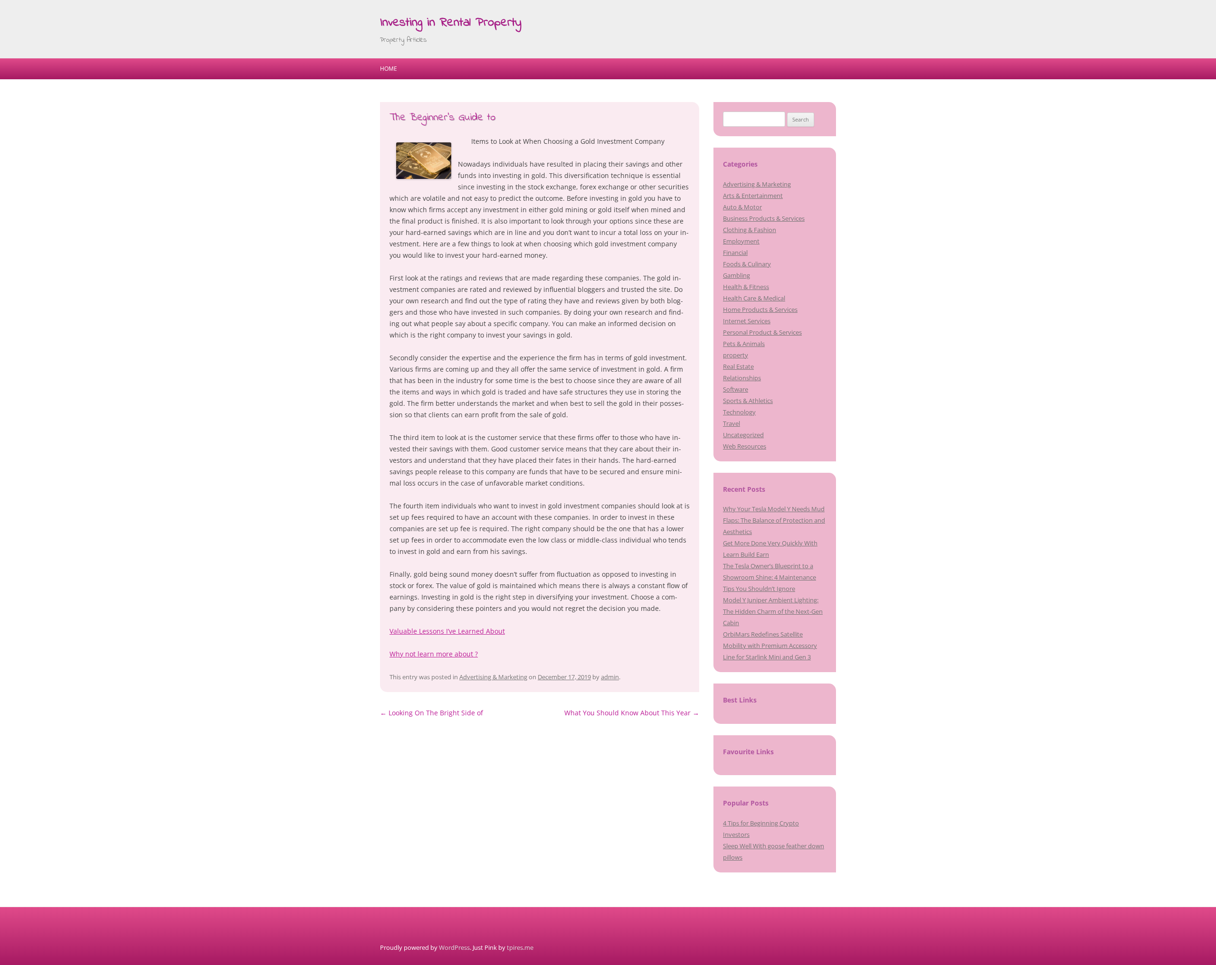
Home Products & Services (760, 309)
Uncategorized (743, 435)
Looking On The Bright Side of (431, 712)
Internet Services (746, 321)
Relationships (742, 378)
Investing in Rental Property (451, 23)
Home (388, 69)
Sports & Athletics (748, 400)
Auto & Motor (742, 207)
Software (735, 389)
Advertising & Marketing (493, 677)
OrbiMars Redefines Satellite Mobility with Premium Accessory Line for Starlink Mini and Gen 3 (770, 645)
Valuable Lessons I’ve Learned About (447, 631)
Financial (735, 252)
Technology (739, 412)
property (735, 355)
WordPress (454, 947)
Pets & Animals (744, 343)
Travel (731, 423)
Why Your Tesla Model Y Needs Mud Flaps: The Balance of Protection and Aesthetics (774, 520)
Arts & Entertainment (753, 195)
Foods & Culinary (747, 264)
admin (610, 677)
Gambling (736, 275)
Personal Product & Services (762, 332)
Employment (741, 241)
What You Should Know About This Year (631, 712)
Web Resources (744, 446)
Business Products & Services (764, 218)
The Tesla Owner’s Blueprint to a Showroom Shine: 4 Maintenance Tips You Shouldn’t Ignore (769, 577)
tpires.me (520, 947)
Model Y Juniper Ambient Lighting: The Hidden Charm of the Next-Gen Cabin (773, 611)
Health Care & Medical (754, 298)
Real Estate (738, 366)
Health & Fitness (746, 286)
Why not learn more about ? (434, 653)
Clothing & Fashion (749, 229)
